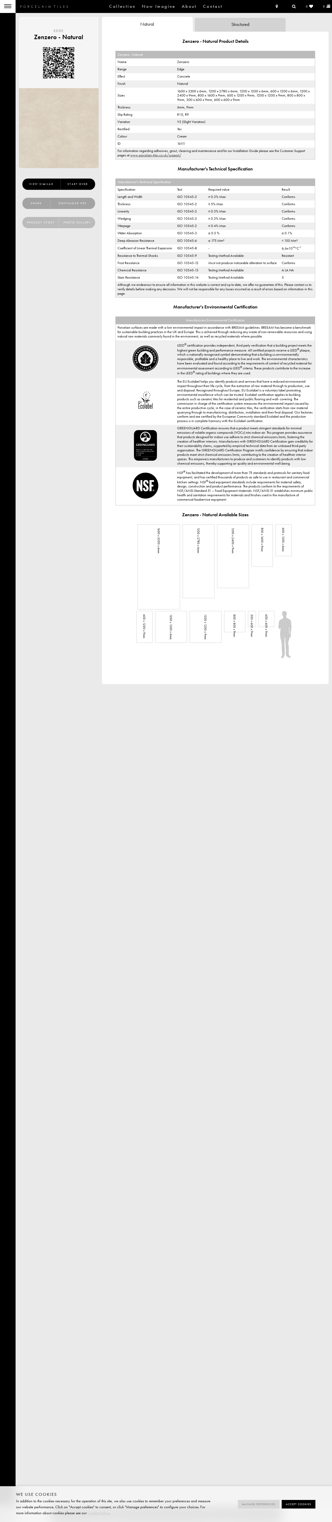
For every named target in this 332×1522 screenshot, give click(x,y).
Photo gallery (77, 222)
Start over (77, 184)
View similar (41, 184)
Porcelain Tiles (44, 6)
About (189, 6)
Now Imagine (158, 6)
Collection (122, 6)
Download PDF (72, 203)
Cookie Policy (98, 1513)
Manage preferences (258, 1504)
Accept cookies (298, 1504)
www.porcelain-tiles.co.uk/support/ (155, 155)
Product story (41, 222)
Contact (213, 6)
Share (36, 203)
